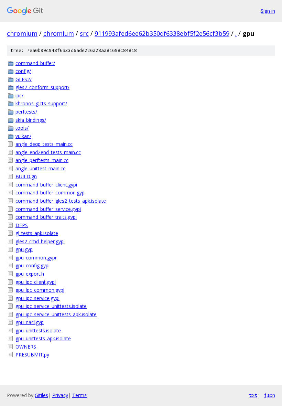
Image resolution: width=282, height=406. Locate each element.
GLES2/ (23, 79)
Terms (79, 395)
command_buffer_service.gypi (48, 209)
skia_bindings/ (30, 120)
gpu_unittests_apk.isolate (43, 338)
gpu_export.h (29, 273)
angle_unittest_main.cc (40, 168)
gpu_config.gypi (32, 265)
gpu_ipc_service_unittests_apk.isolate (56, 314)
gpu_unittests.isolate (38, 330)
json (269, 395)
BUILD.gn (26, 176)
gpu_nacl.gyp (29, 322)
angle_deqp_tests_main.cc (44, 144)
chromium (22, 33)
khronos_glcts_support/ (41, 103)
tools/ (22, 128)
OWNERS (25, 346)
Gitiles (41, 395)
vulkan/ (23, 136)
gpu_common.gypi (35, 257)
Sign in (268, 11)
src (84, 33)
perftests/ (26, 111)
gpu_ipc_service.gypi (37, 298)
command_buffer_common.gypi (50, 192)
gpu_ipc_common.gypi (39, 290)
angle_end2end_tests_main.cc (48, 152)
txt (253, 395)
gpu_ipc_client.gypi (35, 282)
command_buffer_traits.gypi (46, 217)
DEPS (21, 225)
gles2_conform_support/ (42, 87)
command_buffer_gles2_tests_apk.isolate (60, 200)
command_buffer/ (35, 63)
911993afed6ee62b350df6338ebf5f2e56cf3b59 (162, 33)
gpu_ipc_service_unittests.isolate (51, 306)
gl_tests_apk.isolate (36, 233)
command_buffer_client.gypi (46, 184)
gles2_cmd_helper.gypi (40, 241)
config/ (23, 71)
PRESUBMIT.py (32, 354)
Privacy (60, 395)
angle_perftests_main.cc (41, 160)
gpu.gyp (24, 249)
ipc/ (19, 95)
